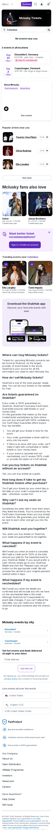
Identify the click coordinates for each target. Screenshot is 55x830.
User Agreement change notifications (23, 828)
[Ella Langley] (14, 277)
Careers (6, 786)
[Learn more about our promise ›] (12, 722)
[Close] (49, 232)
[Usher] (14, 208)
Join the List (26, 668)
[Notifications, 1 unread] (48, 4)
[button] (10, 4)
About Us (7, 758)
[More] (48, 12)
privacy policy (10, 679)
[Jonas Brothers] (40, 208)
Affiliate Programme (13, 769)
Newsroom (8, 781)
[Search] (35, 4)
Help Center (8, 799)
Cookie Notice (35, 821)
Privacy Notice (19, 821)
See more (27, 178)
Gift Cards (7, 804)
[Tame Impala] (40, 277)
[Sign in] (41, 4)
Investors (7, 775)
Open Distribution (11, 764)
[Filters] (48, 30)
